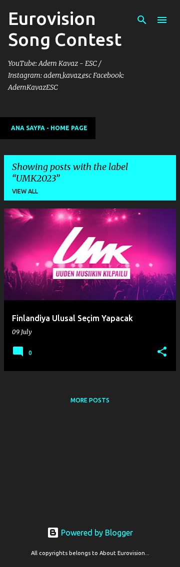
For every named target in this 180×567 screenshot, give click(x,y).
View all (25, 191)
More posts (90, 400)
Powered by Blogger (96, 532)
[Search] (142, 20)
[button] (162, 352)
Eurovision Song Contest (65, 28)
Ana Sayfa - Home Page (49, 128)
